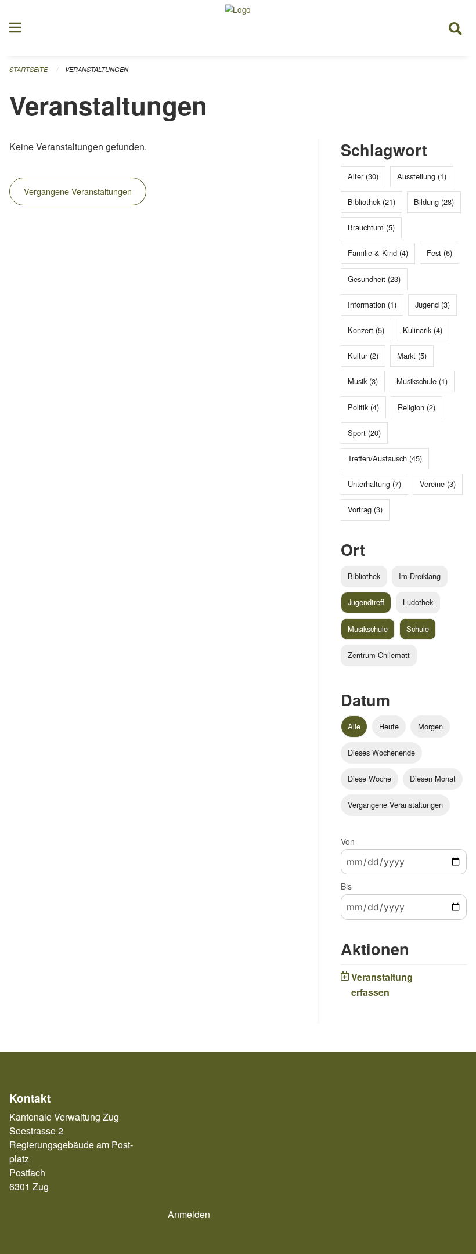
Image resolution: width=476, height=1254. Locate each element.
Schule (417, 628)
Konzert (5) (366, 329)
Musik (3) (363, 380)
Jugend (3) (432, 304)
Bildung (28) (434, 201)
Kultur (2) (363, 355)
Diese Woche (369, 778)
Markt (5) (412, 355)
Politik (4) (363, 407)
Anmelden (189, 1214)
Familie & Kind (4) (378, 252)
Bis (346, 886)
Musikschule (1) (422, 380)
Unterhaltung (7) (374, 483)
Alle (354, 726)
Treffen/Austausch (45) (385, 458)
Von (348, 841)
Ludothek (418, 602)
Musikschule (368, 628)
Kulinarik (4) (422, 329)
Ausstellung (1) (421, 176)
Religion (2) (416, 407)
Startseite (28, 69)
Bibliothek (364, 575)
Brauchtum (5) (371, 227)
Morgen (430, 726)
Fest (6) (439, 252)
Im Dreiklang (420, 575)
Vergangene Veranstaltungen (78, 191)
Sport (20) (364, 432)
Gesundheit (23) (374, 278)
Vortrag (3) (365, 509)
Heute (389, 726)
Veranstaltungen (96, 69)
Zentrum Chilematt (379, 654)
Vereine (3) (438, 483)
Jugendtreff (366, 602)
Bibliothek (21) (371, 201)
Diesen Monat (433, 778)
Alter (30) (363, 176)
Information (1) (372, 304)
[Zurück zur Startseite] (238, 28)
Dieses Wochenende (381, 752)
